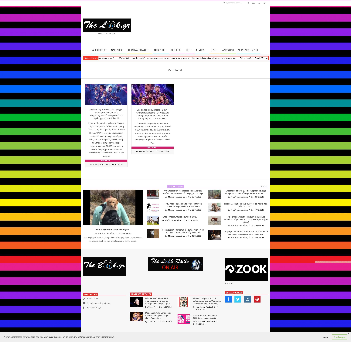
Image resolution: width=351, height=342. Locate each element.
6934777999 (92, 298)
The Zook (229, 283)
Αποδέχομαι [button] (339, 337)
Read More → (106, 161)
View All (264, 187)
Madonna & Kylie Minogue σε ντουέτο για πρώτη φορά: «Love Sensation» (158, 315)
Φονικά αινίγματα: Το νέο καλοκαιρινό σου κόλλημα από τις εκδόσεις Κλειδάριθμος (207, 301)
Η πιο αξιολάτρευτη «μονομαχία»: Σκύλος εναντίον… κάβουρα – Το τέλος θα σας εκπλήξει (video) (246, 219)
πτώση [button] (326, 337)
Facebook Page (94, 307)
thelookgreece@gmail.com (99, 303)
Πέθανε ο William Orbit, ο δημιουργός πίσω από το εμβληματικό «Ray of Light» (157, 301)
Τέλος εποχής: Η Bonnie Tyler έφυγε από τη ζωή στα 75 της (243, 58)
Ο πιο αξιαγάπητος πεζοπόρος (112, 229)
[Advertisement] (222, 26)
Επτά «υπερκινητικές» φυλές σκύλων (180, 217)
